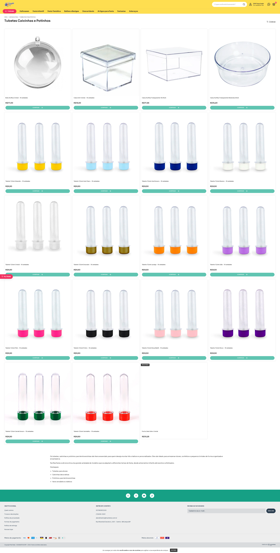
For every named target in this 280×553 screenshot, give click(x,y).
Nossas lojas (8, 529)
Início (6, 17)
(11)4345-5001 (100, 514)
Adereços (133, 11)
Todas (11, 11)
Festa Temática (54, 11)
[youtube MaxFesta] (144, 495)
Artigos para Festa (106, 11)
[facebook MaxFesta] (136, 495)
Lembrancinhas (13, 17)
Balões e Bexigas (71, 11)
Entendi (173, 550)
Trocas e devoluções (11, 514)
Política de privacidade (11, 518)
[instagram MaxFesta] (128, 495)
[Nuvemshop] (269, 545)
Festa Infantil (38, 11)
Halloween (24, 11)
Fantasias (121, 11)
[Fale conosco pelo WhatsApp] (268, 5)
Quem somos (8, 510)
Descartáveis (88, 11)
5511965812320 (101, 510)
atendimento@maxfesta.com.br (106, 518)
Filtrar (7, 276)
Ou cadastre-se (258, 5)
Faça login (260, 3)
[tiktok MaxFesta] (152, 495)
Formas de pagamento (11, 522)
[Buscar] (244, 4)
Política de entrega (10, 525)
